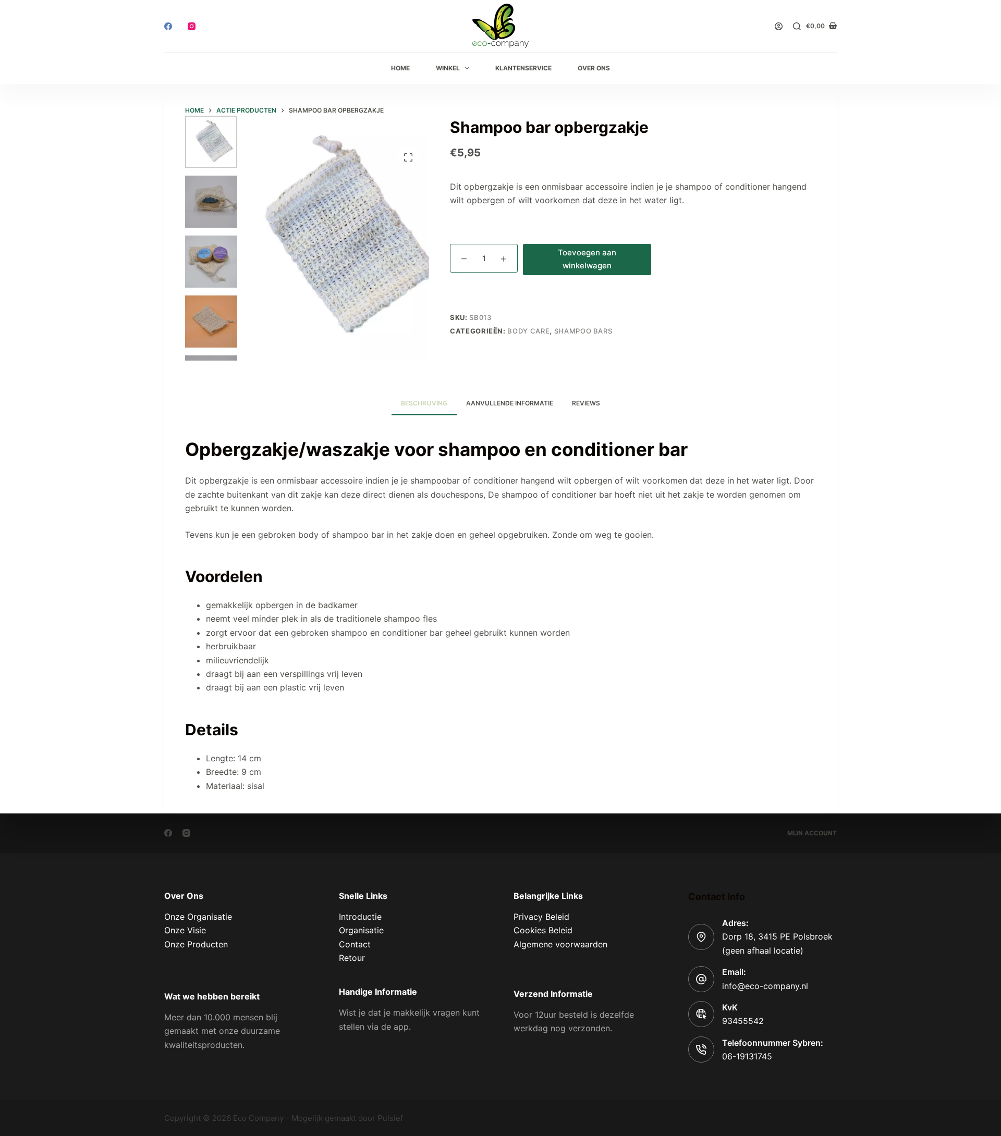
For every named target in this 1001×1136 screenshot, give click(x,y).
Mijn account (812, 833)
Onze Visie (185, 930)
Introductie (360, 916)
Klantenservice (523, 68)
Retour (352, 958)
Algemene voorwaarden (560, 944)
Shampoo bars (583, 331)
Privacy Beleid (541, 916)
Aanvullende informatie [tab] (509, 403)
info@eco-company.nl (765, 986)
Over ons (594, 68)
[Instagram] (192, 26)
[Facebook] (168, 26)
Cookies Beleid (543, 930)
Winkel (448, 68)
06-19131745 (747, 1056)
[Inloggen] (779, 26)
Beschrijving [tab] (424, 403)
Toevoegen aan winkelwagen (587, 259)
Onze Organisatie (198, 916)
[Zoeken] (797, 26)
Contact (355, 944)
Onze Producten (196, 944)
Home (400, 68)
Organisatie (361, 930)
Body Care (528, 331)
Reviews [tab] (586, 403)
